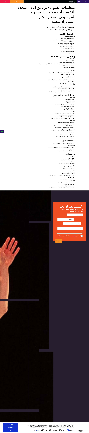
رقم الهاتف (71, 219)
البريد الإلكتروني (77, 224)
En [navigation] (79, 1)
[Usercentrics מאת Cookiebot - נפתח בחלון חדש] (80, 431)
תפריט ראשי (87, 1)
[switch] (60, 430)
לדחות (11, 430)
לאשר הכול (11, 424)
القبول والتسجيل (16, 1)
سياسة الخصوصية (73, 236)
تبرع (5, 1)
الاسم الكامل (79, 215)
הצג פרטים (37, 430)
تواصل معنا (2, 131)
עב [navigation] (78, 1)
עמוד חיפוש (84, 1)
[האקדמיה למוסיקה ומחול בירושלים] (72, 2)
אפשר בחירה (10, 427)
